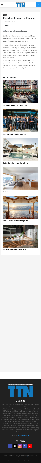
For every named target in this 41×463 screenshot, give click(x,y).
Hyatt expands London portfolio (14, 134)
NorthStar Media (24, 457)
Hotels (5, 15)
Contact (20, 461)
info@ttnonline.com (24, 435)
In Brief (5, 192)
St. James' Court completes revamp (16, 105)
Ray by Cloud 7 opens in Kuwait (14, 250)
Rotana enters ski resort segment (15, 221)
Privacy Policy (28, 461)
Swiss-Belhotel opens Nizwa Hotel (15, 163)
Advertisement (12, 461)
